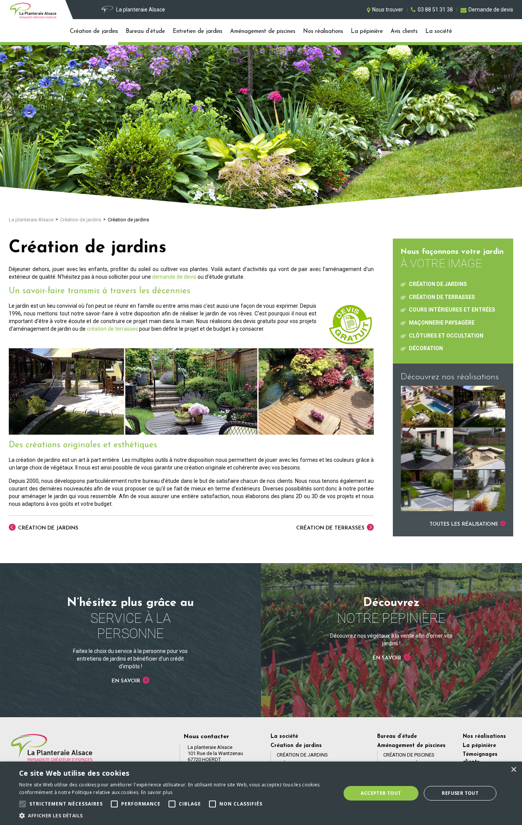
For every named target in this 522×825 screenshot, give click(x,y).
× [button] (513, 770)
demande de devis (174, 277)
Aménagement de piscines (262, 31)
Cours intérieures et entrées (452, 310)
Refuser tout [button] (460, 793)
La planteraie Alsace (31, 219)
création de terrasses (112, 329)
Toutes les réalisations (464, 524)
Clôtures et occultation (446, 336)
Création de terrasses (331, 528)
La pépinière (367, 31)
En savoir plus (156, 792)
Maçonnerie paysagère (442, 323)
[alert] (261, 793)
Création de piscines (408, 755)
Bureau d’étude (145, 31)
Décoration (426, 348)
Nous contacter (206, 737)
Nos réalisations (323, 31)
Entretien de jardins (197, 31)
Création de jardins (94, 31)
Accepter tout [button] (381, 793)
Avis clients (404, 31)
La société (438, 31)
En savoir (127, 681)
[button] (175, 815)
